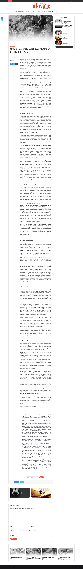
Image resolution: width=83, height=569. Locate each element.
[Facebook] (11, 64)
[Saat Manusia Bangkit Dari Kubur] (58, 42)
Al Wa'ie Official (27, 566)
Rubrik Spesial (21, 11)
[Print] (16, 64)
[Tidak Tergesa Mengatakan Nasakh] (58, 37)
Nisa (39, 11)
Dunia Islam (34, 11)
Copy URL (41, 477)
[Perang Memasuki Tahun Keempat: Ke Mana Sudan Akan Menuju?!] (58, 27)
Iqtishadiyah (13, 46)
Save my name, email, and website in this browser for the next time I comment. (25, 530)
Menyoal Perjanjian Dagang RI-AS (16, 557)
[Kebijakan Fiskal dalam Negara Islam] (49, 552)
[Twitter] (14, 64)
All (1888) (64, 46)
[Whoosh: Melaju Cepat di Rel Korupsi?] (65, 552)
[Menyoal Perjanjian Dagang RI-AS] (17, 552)
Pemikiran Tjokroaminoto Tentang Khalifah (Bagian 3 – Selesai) (67, 21)
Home (16, 11)
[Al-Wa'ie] (41, 6)
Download (48, 11)
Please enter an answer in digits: (16, 532)
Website (32, 526)
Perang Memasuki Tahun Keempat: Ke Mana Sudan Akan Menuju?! (67, 26)
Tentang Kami (71, 1)
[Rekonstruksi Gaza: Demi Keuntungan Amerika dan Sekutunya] (33, 552)
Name (11, 522)
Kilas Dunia (28, 11)
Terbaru (43, 11)
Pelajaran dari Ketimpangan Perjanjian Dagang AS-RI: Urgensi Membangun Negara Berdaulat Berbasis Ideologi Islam (36, 1)
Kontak (66, 1)
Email (11, 526)
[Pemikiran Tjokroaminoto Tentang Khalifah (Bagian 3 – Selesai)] (58, 22)
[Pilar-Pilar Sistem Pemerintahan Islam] (58, 32)
